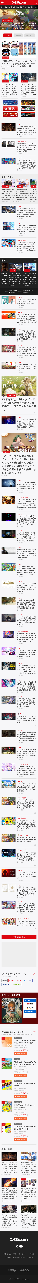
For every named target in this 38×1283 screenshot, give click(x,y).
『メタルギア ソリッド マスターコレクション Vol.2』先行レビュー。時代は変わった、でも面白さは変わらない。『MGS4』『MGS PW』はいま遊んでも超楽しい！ (28, 1220)
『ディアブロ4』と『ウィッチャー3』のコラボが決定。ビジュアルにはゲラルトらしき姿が (26, 875)
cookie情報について (19, 1258)
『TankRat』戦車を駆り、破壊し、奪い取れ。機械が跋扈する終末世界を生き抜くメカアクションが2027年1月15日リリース (26, 621)
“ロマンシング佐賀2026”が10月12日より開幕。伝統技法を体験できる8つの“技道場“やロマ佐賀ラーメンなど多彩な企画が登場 (26, 753)
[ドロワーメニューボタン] (2, 2)
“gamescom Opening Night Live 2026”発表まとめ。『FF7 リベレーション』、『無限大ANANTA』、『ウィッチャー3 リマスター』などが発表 (19, 25)
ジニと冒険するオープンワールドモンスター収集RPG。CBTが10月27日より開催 (26, 839)
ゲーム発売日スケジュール (14, 974)
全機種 (4, 981)
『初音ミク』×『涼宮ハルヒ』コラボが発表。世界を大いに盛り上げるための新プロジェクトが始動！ (26, 302)
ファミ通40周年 (24, 919)
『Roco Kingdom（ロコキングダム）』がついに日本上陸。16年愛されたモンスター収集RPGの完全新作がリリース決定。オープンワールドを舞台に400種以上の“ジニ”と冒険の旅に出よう (26, 804)
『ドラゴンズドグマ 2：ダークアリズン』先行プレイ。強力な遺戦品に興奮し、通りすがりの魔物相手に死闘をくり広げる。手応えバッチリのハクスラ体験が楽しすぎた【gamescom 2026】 (28, 89)
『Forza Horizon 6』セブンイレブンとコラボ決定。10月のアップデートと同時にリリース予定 (26, 367)
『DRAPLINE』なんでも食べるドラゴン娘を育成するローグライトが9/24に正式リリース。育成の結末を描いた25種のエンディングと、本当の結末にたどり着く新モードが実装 (26, 352)
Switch (13, 7)
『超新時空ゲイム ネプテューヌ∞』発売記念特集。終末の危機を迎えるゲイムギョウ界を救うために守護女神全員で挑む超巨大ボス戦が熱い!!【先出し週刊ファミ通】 (26, 770)
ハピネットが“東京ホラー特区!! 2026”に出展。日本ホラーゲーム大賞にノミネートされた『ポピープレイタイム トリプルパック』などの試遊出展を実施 (26, 537)
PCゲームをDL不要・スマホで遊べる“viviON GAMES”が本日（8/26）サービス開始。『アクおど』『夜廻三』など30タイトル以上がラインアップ (26, 318)
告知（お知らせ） (22, 240)
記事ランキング (30, 35)
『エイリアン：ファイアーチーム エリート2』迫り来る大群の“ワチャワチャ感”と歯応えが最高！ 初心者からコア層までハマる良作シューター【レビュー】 (26, 335)
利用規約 (32, 1254)
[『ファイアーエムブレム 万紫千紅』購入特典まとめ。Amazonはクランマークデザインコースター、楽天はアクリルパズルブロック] (29, 1182)
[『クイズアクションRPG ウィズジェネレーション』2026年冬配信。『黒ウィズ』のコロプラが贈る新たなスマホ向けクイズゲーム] (9, 226)
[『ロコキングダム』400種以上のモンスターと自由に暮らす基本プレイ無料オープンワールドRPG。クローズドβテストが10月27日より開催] (9, 905)
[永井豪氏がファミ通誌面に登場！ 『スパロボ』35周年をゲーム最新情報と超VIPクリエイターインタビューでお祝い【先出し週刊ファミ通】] (9, 634)
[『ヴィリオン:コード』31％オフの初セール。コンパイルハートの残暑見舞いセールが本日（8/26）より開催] (9, 651)
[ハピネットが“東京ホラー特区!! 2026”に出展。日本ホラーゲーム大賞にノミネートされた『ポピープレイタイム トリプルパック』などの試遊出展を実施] (9, 534)
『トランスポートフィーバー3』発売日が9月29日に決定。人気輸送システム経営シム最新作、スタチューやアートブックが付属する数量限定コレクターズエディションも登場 (26, 212)
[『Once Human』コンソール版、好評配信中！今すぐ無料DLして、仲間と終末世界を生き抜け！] (9, 716)
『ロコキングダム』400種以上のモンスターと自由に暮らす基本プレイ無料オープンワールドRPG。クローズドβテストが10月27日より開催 (26, 908)
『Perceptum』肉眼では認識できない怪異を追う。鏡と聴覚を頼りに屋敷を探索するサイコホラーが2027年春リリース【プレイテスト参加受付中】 (26, 737)
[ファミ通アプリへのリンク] (13, 1270)
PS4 (30, 981)
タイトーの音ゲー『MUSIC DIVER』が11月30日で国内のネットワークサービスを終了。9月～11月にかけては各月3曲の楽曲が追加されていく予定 (26, 686)
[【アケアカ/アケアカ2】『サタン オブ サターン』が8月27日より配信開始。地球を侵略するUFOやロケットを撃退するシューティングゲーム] (9, 517)
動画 (4, 260)
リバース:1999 (11, 395)
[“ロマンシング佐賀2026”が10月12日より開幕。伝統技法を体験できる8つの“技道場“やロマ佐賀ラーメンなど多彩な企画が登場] (9, 750)
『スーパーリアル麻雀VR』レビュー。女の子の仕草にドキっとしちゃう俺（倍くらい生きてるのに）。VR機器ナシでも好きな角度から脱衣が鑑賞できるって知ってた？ (19, 464)
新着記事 (18, 35)
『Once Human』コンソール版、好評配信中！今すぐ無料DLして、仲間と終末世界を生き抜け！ (26, 719)
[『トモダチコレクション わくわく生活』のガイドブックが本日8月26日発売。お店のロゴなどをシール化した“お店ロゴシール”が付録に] (9, 821)
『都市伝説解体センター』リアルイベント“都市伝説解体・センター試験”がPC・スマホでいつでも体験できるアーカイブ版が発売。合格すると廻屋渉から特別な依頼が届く (26, 669)
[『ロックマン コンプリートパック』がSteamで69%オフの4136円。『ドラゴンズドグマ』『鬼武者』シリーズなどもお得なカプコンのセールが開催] (9, 161)
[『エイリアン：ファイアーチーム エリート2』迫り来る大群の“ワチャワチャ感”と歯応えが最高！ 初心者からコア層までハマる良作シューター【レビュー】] (9, 332)
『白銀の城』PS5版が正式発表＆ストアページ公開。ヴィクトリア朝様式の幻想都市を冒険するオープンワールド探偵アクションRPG (26, 703)
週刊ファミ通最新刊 (11, 995)
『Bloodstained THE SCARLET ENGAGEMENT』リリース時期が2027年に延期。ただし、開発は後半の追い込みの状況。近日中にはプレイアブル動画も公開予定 (26, 130)
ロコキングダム (24, 835)
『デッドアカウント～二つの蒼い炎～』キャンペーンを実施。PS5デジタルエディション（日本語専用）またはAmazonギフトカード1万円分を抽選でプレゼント (26, 856)
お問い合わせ (7, 1254)
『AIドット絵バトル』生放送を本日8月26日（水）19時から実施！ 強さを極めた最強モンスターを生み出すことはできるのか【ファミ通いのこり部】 (26, 246)
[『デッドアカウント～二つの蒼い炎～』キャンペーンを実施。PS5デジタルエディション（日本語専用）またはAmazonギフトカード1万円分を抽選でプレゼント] (9, 853)
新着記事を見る (19, 937)
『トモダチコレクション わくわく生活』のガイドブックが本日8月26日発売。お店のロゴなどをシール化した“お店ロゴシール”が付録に (26, 824)
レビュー (5, 81)
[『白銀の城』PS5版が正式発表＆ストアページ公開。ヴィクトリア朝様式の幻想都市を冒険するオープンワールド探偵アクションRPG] (9, 700)
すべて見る (33, 260)
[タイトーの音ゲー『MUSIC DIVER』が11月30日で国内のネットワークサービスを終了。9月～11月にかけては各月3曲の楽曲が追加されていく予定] (9, 683)
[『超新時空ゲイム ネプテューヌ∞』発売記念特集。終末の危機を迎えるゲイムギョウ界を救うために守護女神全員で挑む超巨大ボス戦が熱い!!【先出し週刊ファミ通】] (9, 767)
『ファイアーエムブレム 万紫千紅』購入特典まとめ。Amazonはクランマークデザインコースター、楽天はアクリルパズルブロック (28, 1194)
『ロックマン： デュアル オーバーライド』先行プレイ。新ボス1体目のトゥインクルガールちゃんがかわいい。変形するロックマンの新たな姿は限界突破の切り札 (9, 89)
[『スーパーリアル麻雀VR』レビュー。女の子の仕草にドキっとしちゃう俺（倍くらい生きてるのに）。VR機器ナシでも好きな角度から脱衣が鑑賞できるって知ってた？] (19, 442)
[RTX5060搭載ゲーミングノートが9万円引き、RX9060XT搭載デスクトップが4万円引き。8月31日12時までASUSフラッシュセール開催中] (9, 144)
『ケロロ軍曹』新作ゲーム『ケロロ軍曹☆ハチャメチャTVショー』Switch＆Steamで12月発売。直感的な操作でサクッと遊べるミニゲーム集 (26, 570)
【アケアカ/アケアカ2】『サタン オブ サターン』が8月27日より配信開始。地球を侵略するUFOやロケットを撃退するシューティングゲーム (26, 520)
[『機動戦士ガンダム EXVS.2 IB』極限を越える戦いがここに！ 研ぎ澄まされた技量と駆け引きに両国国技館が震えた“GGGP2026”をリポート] (8, 183)
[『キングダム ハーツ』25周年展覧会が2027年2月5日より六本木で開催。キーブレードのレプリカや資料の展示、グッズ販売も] (9, 584)
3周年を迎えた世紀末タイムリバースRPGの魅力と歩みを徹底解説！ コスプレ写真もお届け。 (19, 404)
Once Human (23, 714)
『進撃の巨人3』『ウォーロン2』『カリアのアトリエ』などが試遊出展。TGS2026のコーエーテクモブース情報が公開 (19, 63)
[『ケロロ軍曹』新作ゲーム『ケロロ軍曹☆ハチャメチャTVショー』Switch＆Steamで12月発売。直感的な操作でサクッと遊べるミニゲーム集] (9, 567)
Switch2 (7, 7)
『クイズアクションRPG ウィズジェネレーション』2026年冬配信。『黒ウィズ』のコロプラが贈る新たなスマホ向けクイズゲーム (26, 229)
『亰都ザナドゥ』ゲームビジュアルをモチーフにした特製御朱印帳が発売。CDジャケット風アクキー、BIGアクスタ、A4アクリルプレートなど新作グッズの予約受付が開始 (26, 891)
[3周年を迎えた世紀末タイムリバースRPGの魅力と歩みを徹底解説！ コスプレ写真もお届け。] (19, 386)
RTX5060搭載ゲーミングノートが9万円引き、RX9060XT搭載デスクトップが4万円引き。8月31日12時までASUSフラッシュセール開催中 (26, 147)
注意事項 (8, 1258)
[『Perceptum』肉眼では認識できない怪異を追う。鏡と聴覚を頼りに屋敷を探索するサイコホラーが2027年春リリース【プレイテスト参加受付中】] (9, 734)
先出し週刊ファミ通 (23, 497)
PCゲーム (23, 7)
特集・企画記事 (22, 141)
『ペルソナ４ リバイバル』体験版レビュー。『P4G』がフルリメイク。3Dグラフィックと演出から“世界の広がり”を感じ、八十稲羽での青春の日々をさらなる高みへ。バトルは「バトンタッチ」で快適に (26, 423)
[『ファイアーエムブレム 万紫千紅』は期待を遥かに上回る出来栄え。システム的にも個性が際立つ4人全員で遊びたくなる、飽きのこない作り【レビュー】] (10, 1209)
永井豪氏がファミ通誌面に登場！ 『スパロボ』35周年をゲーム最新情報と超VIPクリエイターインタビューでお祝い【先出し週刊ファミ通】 (26, 637)
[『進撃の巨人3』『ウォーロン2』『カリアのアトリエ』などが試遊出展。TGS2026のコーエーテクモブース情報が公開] (19, 48)
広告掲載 (30, 1258)
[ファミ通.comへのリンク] (19, 2)
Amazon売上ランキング (13, 1032)
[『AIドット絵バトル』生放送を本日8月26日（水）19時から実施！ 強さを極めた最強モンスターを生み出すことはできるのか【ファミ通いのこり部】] (9, 243)
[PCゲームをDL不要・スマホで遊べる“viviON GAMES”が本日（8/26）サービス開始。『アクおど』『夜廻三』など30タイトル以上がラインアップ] (9, 315)
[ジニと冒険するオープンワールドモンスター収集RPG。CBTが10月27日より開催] (9, 838)
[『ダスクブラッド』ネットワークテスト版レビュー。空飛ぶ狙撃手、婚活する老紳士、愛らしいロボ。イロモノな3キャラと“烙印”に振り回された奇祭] (10, 1156)
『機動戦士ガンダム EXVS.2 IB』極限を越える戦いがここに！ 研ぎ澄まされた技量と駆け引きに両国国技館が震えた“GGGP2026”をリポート (8, 194)
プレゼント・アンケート (24, 850)
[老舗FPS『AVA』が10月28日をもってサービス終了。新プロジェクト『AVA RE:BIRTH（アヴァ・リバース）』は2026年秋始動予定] (9, 550)
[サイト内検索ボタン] (35, 2)
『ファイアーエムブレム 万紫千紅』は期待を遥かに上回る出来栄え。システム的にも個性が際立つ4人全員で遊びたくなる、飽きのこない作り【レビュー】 (9, 1220)
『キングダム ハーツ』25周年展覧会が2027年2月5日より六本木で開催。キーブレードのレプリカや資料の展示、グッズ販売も (26, 587)
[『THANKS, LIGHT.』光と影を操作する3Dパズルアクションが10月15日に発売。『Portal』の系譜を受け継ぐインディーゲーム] (9, 483)
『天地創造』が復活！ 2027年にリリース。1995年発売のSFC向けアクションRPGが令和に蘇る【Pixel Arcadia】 (22, 194)
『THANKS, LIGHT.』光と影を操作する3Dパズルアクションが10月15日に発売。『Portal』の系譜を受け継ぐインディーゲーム (26, 486)
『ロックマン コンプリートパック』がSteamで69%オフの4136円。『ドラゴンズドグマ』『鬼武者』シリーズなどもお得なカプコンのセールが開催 (26, 164)
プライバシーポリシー (20, 1254)
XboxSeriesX (17, 984)
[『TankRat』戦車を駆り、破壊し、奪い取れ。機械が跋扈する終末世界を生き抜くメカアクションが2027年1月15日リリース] (9, 618)
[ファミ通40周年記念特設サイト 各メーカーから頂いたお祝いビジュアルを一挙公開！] (9, 921)
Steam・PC (6, 984)
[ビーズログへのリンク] (25, 1270)
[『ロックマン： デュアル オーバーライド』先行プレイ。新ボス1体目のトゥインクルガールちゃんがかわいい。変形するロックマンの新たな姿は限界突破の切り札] (10, 77)
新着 (2, 7)
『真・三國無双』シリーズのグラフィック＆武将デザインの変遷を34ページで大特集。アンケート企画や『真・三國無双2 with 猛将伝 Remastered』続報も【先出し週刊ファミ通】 (26, 503)
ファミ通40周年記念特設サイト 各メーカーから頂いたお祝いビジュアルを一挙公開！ (26, 923)
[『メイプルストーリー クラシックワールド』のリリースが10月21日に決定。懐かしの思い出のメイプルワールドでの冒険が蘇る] (9, 784)
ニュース (5, 20)
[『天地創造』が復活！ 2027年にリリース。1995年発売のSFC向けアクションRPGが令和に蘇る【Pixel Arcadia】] (22, 183)
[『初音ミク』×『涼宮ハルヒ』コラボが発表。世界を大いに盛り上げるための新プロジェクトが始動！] (9, 300)
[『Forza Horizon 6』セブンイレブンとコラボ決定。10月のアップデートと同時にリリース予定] (9, 365)
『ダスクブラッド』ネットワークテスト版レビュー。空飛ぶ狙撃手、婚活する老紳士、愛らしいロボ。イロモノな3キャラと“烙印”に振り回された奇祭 (9, 1167)
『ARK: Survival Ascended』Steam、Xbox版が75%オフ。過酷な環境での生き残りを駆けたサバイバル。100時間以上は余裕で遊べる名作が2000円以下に (26, 604)
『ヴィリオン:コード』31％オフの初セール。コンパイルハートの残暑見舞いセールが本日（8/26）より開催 (26, 653)
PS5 (17, 7)
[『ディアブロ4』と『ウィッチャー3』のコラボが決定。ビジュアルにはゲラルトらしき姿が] (9, 873)
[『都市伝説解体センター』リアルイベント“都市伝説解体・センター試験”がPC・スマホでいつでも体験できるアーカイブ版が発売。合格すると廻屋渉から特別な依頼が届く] (9, 666)
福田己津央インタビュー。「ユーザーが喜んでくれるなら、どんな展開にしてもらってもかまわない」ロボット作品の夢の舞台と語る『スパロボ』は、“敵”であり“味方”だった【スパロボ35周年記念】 (28, 1167)
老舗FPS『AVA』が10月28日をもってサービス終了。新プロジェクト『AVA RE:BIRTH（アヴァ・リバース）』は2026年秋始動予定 (26, 553)
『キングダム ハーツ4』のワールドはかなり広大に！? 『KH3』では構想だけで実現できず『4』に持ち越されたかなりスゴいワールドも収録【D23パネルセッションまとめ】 (9, 1194)
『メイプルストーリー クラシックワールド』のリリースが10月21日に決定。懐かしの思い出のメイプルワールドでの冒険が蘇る (26, 787)
